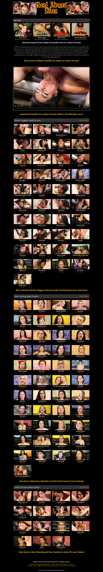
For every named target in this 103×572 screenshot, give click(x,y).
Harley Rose (61, 356)
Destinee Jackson (80, 195)
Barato (42, 547)
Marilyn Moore (23, 386)
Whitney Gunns (61, 547)
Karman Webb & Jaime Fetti (80, 255)
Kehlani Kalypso (22, 371)
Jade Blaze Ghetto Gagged (34, 565)
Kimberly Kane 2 (41, 326)
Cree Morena (41, 210)
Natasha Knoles (80, 431)
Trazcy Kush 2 (22, 240)
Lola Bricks (23, 225)
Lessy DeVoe (41, 180)
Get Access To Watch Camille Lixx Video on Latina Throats (51, 60)
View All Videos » (84, 120)
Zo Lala (23, 150)
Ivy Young (22, 165)
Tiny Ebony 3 (61, 210)
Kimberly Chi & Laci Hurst (42, 446)
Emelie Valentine (22, 502)
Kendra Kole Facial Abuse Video (51, 565)
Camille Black (42, 461)
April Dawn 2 (61, 401)
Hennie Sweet (42, 225)
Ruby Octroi (61, 431)
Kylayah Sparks (42, 150)
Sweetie (61, 270)
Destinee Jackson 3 (61, 135)
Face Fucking (22, 37)
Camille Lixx (22, 517)
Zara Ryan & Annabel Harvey (61, 386)
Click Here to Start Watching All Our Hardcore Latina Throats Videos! (51, 552)
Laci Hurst (80, 461)
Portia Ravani (42, 270)
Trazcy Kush (42, 240)
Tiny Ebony (22, 255)
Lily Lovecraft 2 (42, 386)
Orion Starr (61, 461)
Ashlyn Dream (22, 285)
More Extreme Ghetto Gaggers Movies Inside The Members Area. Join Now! (51, 290)
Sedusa (42, 532)
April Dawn (61, 416)
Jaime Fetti (42, 255)
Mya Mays (42, 195)
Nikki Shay (23, 547)
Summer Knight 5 (61, 180)
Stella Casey (22, 311)
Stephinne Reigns (80, 210)
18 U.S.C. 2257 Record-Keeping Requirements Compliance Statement (51, 570)
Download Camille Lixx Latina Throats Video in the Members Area (51, 114)
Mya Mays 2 (22, 180)
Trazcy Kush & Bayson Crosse (22, 195)
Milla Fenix (23, 461)
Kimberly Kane (61, 341)
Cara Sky (61, 532)
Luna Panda (80, 371)
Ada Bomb (80, 311)
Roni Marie (80, 326)
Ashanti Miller (22, 135)
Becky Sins (61, 326)
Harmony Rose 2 (41, 165)
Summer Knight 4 (80, 180)
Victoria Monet (42, 401)
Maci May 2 (22, 356)
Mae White (42, 502)
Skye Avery (42, 416)
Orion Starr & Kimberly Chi (22, 476)
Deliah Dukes (22, 446)
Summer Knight (61, 255)
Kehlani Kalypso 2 (42, 356)
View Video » (22, 136)
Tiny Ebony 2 (61, 240)
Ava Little (41, 371)
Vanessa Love (61, 502)
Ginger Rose (80, 416)
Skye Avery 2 (80, 401)
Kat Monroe (42, 311)
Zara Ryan (80, 386)
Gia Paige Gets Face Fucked (68, 565)
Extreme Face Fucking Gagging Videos (40, 564)
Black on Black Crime (80, 37)
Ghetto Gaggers (42, 37)
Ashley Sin (80, 165)
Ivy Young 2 (80, 150)
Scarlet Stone (42, 431)
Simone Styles (22, 210)
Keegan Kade (41, 341)
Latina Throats (61, 37)
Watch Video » (22, 503)
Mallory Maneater (61, 311)
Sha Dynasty (41, 135)
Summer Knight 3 (61, 225)
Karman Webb (80, 225)
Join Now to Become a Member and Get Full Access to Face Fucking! (51, 481)
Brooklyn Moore (80, 356)
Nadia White (22, 431)
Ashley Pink (22, 270)
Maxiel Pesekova (80, 517)
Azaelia (80, 240)
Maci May (22, 401)
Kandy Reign (80, 532)
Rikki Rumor (41, 517)
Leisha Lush (80, 135)
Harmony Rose (61, 195)
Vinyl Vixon (22, 416)
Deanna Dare (61, 517)
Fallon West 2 (80, 341)
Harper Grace (61, 446)
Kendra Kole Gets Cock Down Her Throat (62, 564)
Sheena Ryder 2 (80, 502)
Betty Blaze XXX (80, 446)
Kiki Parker (61, 371)
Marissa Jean (22, 341)
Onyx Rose (23, 532)
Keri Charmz (80, 270)
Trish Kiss (22, 326)
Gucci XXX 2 (61, 150)
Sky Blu (61, 165)
